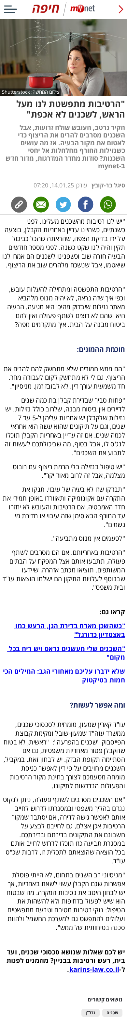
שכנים (112, 1012)
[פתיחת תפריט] (10, 9)
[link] (86, 205)
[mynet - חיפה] (63, 14)
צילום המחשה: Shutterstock (30, 91)
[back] (121, 9)
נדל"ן (90, 1012)
